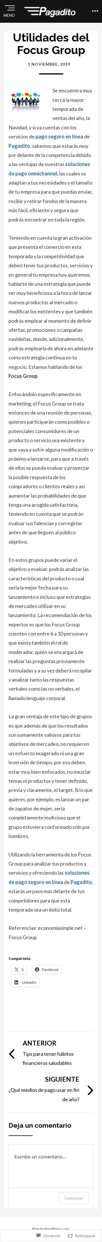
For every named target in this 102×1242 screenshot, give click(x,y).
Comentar (74, 1198)
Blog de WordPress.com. (51, 1229)
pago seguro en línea (59, 136)
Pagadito (19, 146)
